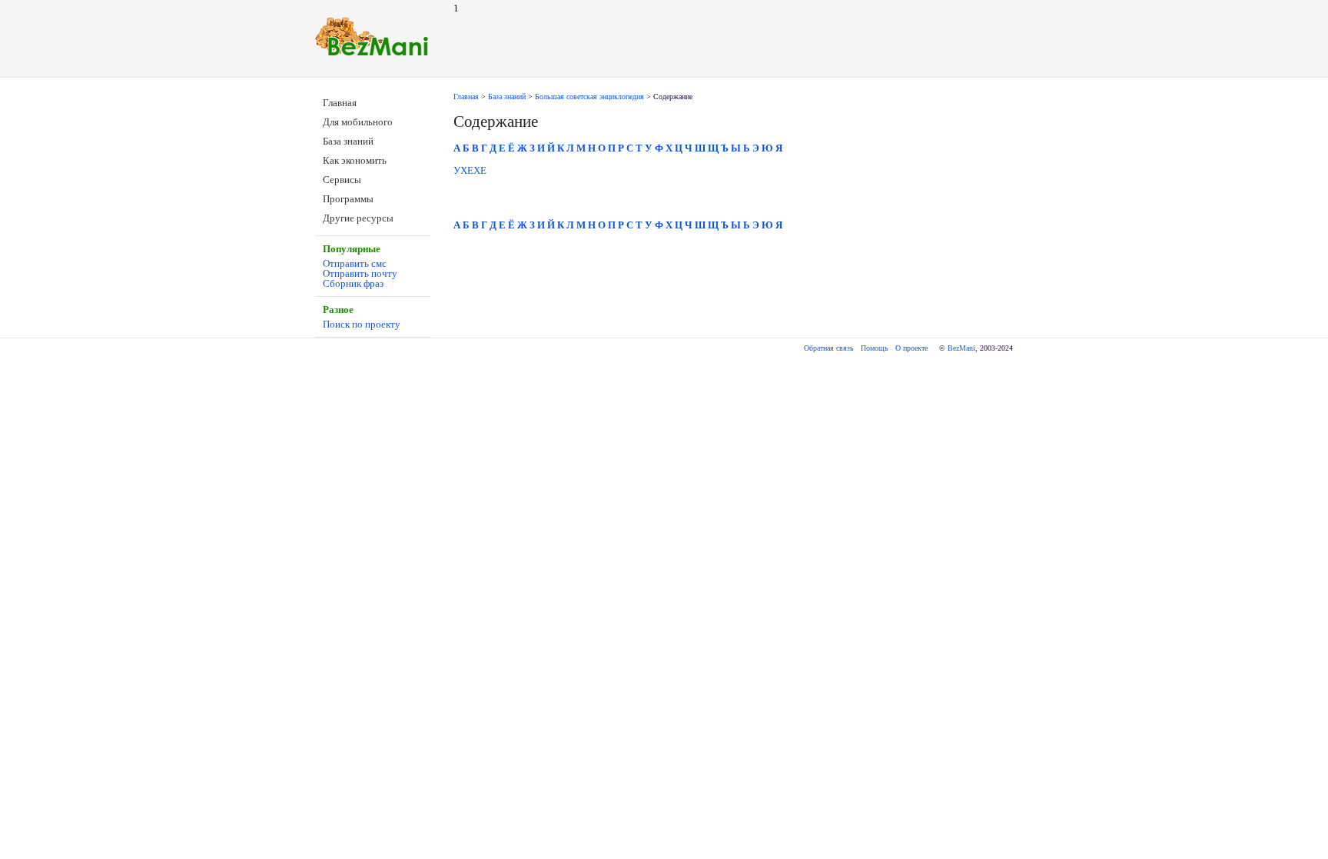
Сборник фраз (353, 283)
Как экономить (355, 160)
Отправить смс (355, 263)
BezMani (961, 348)
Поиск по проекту (361, 324)
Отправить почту (360, 273)
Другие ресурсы (358, 218)
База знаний (348, 141)
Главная (340, 102)
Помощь (874, 348)
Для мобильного (358, 122)
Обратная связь (829, 348)
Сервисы (342, 179)
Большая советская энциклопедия (589, 96)
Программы (348, 199)
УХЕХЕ (469, 170)
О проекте (911, 348)
